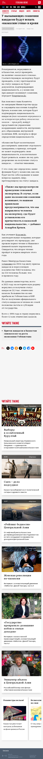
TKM (14, 7)
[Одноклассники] (16, 348)
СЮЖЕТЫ (36, 11)
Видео (21, 11)
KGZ (7, 7)
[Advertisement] (21, 376)
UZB (18, 7)
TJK (11, 7)
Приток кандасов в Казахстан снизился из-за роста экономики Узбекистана (20, 333)
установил (7, 264)
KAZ (3, 7)
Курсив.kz (21, 234)
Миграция (5, 32)
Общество (30, 29)
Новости (5, 11)
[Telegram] (24, 348)
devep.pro (32, 756)
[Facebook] (28, 348)
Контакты (6, 750)
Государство (20, 29)
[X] (8, 348)
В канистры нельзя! (13, 700)
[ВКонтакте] (12, 348)
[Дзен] (20, 348)
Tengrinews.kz (19, 95)
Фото (29, 11)
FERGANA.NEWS (22, 2)
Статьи (14, 11)
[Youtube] (32, 348)
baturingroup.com (13, 757)
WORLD (23, 7)
